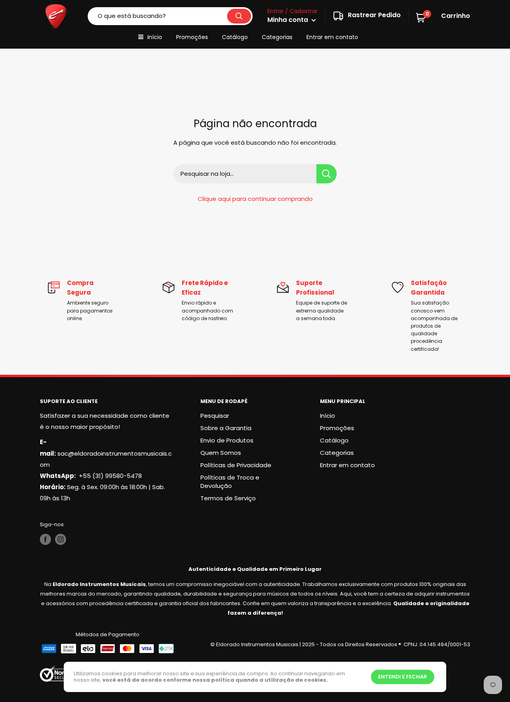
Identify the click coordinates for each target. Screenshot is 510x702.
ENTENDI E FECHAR (402, 676)
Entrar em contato (332, 37)
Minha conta (288, 19)
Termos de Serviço (228, 498)
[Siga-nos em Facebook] (45, 539)
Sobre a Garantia (225, 428)
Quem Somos (220, 452)
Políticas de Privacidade (235, 465)
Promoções (192, 37)
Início (154, 37)
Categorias (277, 37)
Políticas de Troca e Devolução (229, 481)
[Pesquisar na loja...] (326, 173)
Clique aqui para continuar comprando (255, 199)
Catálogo (235, 37)
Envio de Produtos (226, 440)
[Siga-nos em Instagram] (60, 539)
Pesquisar (214, 415)
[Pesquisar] (239, 16)
